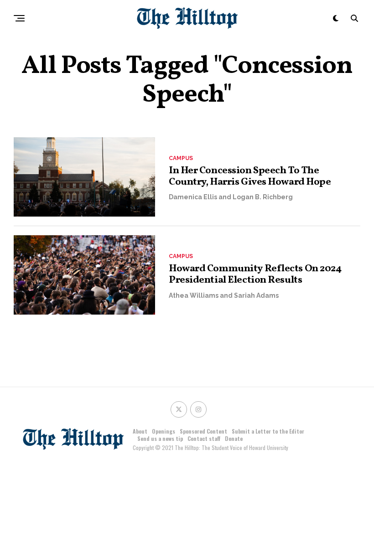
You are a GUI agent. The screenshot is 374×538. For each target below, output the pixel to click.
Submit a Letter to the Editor (268, 431)
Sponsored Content (203, 431)
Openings (163, 431)
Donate (234, 438)
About (140, 431)
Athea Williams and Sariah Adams (224, 295)
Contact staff (203, 438)
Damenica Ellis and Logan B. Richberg (231, 197)
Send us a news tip (160, 438)
